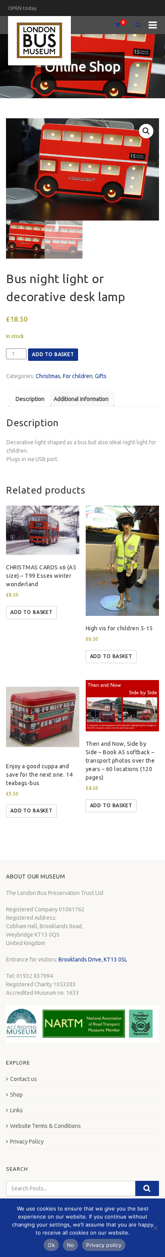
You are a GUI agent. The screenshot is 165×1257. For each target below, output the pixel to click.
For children (78, 376)
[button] (146, 131)
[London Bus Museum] (39, 40)
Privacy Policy (27, 1141)
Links (16, 1110)
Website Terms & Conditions (45, 1126)
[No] (155, 1228)
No (70, 1245)
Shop (16, 1094)
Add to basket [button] (31, 612)
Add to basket (53, 354)
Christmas (48, 376)
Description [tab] (30, 399)
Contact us (23, 1079)
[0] (115, 25)
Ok (51, 1245)
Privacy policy (103, 1245)
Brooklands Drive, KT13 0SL (92, 959)
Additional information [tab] (81, 399)
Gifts (101, 376)
